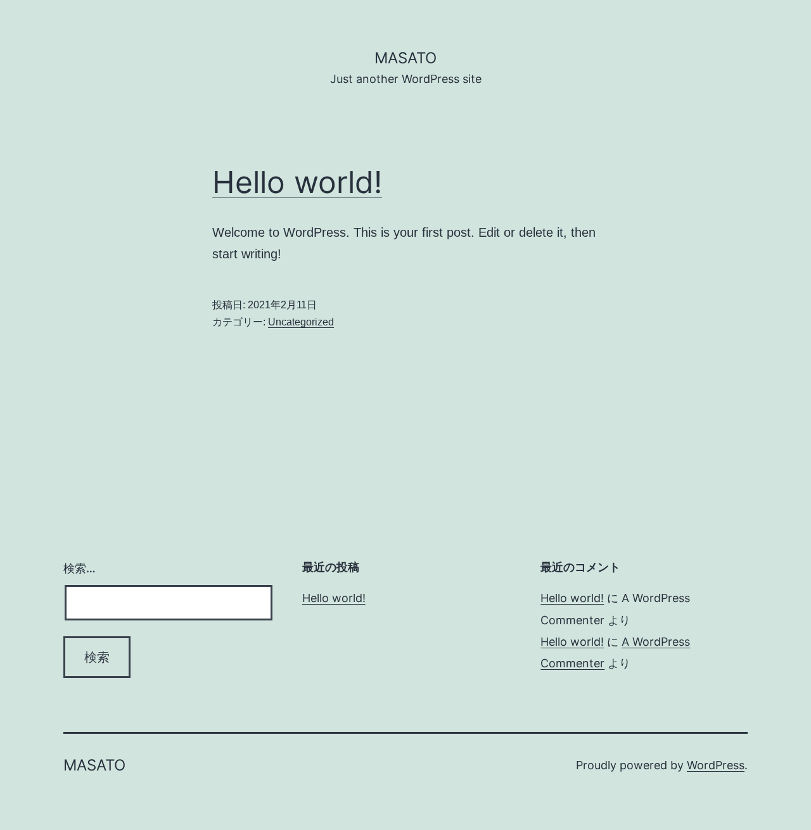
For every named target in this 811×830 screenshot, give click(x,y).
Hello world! (297, 182)
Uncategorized (301, 322)
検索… (79, 568)
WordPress (715, 765)
